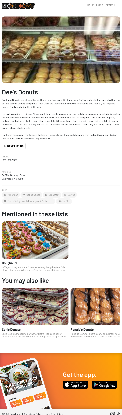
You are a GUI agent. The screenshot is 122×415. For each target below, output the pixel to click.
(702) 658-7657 (9, 160)
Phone (5, 157)
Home (90, 5)
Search (110, 5)
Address (6, 172)
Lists (99, 5)
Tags (4, 190)
